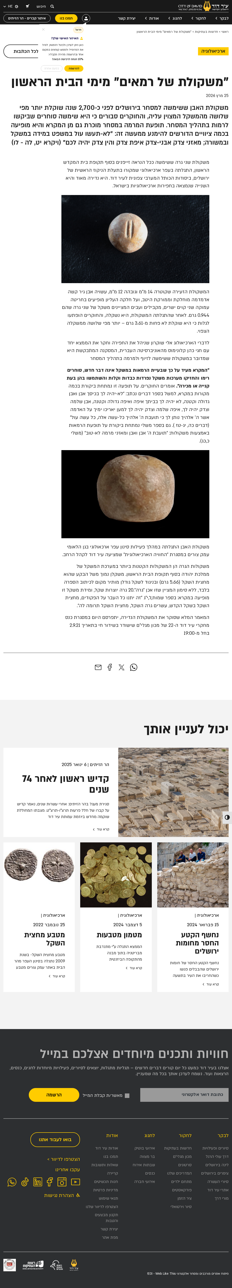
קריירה (112, 1173)
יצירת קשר (126, 18)
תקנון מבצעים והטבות (106, 1217)
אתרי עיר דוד (218, 1190)
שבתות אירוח (144, 1165)
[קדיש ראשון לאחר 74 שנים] (173, 792)
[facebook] (109, 667)
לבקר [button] (224, 18)
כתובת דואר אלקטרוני (202, 1094)
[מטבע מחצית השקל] (39, 874)
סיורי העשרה (218, 1181)
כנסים (150, 1173)
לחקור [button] (201, 18)
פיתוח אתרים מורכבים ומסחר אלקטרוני (188, 1274)
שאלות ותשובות (104, 1165)
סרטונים (185, 1165)
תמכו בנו (110, 1156)
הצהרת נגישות (59, 1195)
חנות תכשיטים (106, 1181)
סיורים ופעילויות (215, 1148)
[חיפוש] (52, 6)
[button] (27, 6)
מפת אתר (110, 1237)
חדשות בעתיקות (206, 32)
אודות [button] (154, 18)
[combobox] (42, 6)
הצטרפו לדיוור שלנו (102, 1206)
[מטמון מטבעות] (116, 874)
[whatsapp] (133, 667)
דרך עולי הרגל (217, 1156)
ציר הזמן (184, 1198)
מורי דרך (222, 1198)
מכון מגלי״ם (182, 1156)
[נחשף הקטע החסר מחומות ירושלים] (193, 874)
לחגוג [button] (177, 18)
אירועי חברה (144, 1181)
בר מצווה (147, 1156)
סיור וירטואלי (181, 1206)
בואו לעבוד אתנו (55, 1139)
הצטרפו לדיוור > (63, 1159)
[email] (98, 667)
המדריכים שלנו (179, 1173)
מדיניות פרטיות (105, 1190)
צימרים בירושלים (215, 1173)
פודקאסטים (182, 1190)
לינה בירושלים (217, 1165)
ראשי (225, 32)
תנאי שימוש (108, 1198)
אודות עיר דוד (106, 1148)
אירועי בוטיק (145, 1148)
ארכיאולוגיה (213, 51)
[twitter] (121, 667)
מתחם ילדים (181, 1181)
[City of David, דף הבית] (203, 6)
